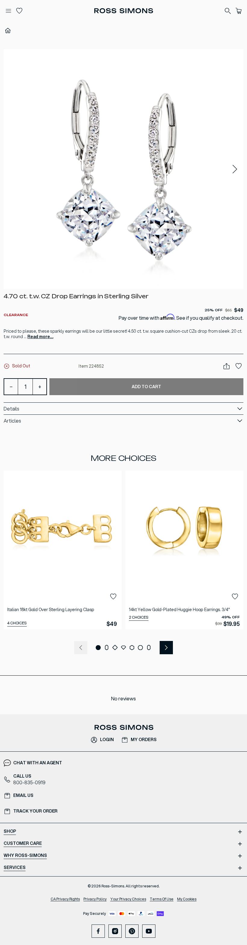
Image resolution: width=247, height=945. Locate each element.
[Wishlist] (19, 10)
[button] (123, 169)
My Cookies (187, 899)
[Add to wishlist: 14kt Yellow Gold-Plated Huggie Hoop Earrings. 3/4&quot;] (235, 596)
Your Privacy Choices (128, 899)
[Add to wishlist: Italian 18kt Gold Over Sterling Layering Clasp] (113, 596)
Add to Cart (146, 387)
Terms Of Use (162, 899)
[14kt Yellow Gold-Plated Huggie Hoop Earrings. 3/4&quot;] (184, 550)
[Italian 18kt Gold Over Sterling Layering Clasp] (63, 550)
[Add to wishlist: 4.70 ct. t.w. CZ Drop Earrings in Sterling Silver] (238, 366)
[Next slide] (235, 169)
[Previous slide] (80, 647)
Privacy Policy (95, 899)
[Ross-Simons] (123, 11)
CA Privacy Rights (65, 899)
